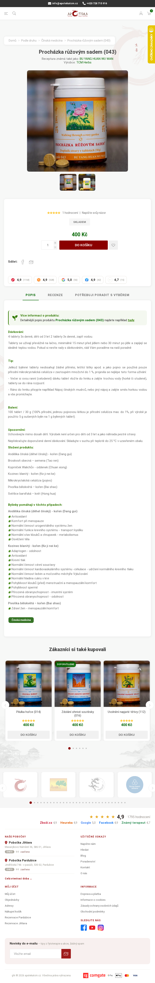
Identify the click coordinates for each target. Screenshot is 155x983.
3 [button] (76, 748)
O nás (84, 873)
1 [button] (69, 748)
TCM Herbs (83, 62)
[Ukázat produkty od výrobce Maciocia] (97, 784)
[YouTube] (92, 928)
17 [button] (83, 802)
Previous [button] (5, 705)
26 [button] (112, 802)
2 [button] (73, 748)
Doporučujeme (65, 664)
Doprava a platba (91, 893)
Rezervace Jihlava (16, 923)
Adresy (9, 905)
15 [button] (76, 802)
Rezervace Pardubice (18, 917)
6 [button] (86, 748)
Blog (83, 855)
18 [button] (86, 802)
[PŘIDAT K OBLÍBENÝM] (113, 245)
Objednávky (12, 899)
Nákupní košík (13, 911)
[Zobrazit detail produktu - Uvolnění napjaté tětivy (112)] (127, 684)
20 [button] (92, 802)
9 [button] (57, 802)
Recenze (55, 295)
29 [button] (121, 802)
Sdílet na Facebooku (23, 262)
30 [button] (125, 802)
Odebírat (66, 953)
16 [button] (79, 802)
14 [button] (73, 802)
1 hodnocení (70, 212)
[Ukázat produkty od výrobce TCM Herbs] (58, 784)
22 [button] (99, 802)
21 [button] (95, 802)
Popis (31, 295)
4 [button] (79, 748)
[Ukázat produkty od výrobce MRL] (135, 784)
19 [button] (89, 802)
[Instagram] (100, 928)
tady (131, 320)
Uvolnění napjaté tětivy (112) (127, 712)
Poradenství (88, 861)
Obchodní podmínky (93, 911)
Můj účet (10, 893)
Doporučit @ (31, 262)
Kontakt (85, 867)
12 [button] (66, 802)
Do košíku (83, 245)
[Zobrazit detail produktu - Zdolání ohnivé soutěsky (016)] (77, 684)
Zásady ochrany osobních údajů (99, 905)
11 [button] (63, 802)
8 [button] (53, 802)
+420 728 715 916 (96, 3)
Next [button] (150, 705)
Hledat (85, 849)
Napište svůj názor (94, 212)
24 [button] (105, 802)
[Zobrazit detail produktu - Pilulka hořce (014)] (28, 684)
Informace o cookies (93, 899)
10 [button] (60, 802)
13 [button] (70, 802)
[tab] (31, 295)
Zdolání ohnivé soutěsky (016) (78, 713)
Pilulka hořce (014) (28, 712)
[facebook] (84, 928)
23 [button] (102, 802)
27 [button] (115, 802)
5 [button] (83, 748)
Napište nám (88, 843)
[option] (28, 700)
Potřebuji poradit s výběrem (102, 295)
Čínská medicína (21, 620)
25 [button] (108, 802)
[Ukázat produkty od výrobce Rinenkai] (20, 784)
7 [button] (50, 802)
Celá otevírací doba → (18, 878)
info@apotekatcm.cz (65, 3)
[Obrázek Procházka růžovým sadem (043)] (68, 182)
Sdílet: (13, 261)
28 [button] (118, 802)
